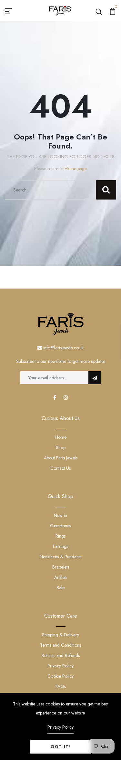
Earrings (60, 546)
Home (60, 437)
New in (60, 515)
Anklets (60, 577)
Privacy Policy (60, 665)
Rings (60, 536)
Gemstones (60, 525)
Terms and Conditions (60, 645)
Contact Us (60, 468)
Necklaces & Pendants (60, 556)
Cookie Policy (60, 676)
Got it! (61, 747)
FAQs (60, 686)
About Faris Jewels (60, 458)
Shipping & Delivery (60, 635)
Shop (61, 447)
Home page (76, 168)
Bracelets (60, 567)
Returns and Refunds (61, 655)
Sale (60, 587)
